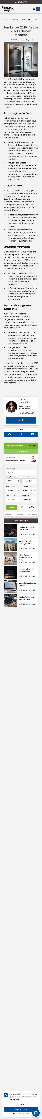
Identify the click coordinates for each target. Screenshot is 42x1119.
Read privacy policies (21, 1113)
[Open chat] (36, 1113)
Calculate (12, 507)
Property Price (10, 469)
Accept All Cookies (21, 1110)
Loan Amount (10, 486)
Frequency (25, 496)
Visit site (20, 514)
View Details (32, 514)
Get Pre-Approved (21, 451)
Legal (9, 514)
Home (6, 20)
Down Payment (11, 477)
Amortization (10, 496)
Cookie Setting (21, 1104)
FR (38, 8)
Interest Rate (26, 486)
